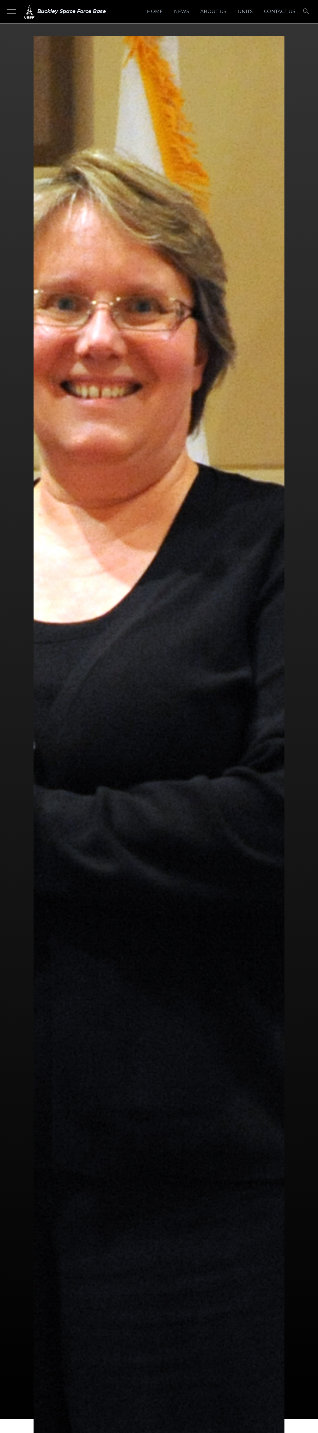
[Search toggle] (307, 12)
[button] (10, 11)
